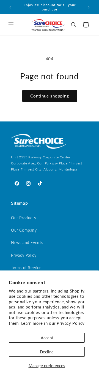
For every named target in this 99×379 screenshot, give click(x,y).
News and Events (27, 242)
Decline (47, 351)
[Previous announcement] (10, 7)
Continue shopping (49, 95)
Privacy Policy (70, 323)
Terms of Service (26, 267)
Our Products (23, 217)
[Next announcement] (89, 7)
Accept (47, 337)
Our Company (24, 230)
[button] (11, 25)
